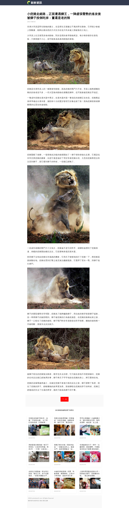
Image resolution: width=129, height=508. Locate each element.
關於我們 (30, 500)
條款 (41, 500)
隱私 (44, 500)
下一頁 (64, 399)
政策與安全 (36, 500)
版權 (46, 500)
